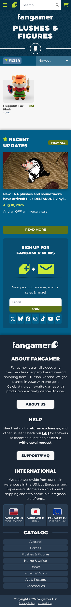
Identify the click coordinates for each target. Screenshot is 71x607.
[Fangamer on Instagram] (35, 319)
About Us (36, 404)
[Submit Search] (57, 5)
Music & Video (35, 573)
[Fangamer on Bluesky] (20, 319)
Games (35, 548)
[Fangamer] (15, 5)
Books (35, 567)
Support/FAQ (35, 456)
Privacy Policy (27, 603)
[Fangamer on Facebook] (28, 319)
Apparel (35, 542)
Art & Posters (35, 580)
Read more (35, 230)
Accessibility (45, 603)
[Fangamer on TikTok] (43, 319)
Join (36, 309)
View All (58, 142)
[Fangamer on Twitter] (12, 319)
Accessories (35, 586)
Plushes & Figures (35, 554)
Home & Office (35, 561)
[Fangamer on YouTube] (50, 319)
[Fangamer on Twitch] (58, 319)
